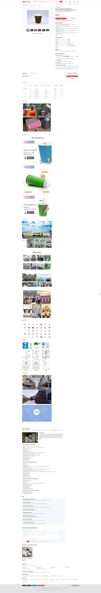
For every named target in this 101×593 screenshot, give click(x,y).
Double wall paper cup (39, 567)
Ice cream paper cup (67, 567)
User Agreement (54, 590)
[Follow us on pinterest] (77, 585)
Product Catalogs (33, 565)
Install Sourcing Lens (41, 585)
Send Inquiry (61, 18)
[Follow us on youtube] (76, 585)
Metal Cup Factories (37, 579)
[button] (58, 1)
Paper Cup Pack (58, 579)
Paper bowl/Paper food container (26, 568)
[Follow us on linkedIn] (78, 585)
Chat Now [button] (73, 18)
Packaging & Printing (27, 5)
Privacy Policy (62, 590)
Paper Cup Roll (69, 579)
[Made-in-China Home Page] (26, 1)
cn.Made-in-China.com (58, 588)
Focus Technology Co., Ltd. (45, 590)
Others (51, 568)
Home (23, 5)
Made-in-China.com (47, 588)
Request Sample (68, 20)
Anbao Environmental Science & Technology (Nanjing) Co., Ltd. (64, 11)
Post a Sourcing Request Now (44, 541)
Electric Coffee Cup (75, 579)
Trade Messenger (34, 585)
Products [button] (35, 1)
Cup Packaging (32, 579)
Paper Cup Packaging (52, 579)
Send (28, 541)
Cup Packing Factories (25, 579)
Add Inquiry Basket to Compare (38, 33)
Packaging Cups (39, 5)
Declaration (59, 590)
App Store (24, 585)
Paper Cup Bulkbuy (25, 581)
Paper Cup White (64, 579)
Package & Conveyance (33, 5)
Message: (25, 534)
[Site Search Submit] (61, 1)
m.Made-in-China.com (52, 588)
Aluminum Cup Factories (45, 579)
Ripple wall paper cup (53, 567)
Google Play (29, 585)
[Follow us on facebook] (72, 585)
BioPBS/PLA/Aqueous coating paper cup (41, 568)
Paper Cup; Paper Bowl (30, 463)
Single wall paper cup (24, 567)
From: (25, 530)
